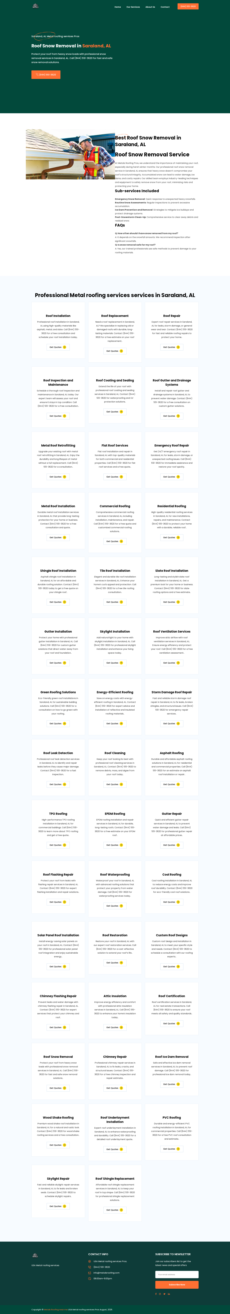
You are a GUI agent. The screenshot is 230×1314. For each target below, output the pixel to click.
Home (118, 7)
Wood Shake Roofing (58, 1118)
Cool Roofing (171, 875)
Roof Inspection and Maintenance (58, 382)
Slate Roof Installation (171, 571)
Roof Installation (58, 316)
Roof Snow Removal (58, 1057)
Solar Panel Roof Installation (58, 935)
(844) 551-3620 (188, 6)
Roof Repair (171, 316)
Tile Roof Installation (115, 571)
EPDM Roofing (115, 814)
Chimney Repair (115, 1057)
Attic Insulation (115, 996)
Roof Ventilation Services (171, 632)
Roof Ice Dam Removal (171, 1057)
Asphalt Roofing (172, 753)
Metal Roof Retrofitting (58, 445)
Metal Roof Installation (58, 506)
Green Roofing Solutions (58, 692)
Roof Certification (172, 996)
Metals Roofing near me (56, 1309)
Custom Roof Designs (172, 935)
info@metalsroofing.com (107, 1272)
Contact (165, 7)
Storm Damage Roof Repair (172, 692)
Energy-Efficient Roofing (115, 692)
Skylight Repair (58, 1179)
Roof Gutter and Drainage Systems (172, 382)
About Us (150, 7)
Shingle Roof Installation (58, 571)
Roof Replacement (115, 316)
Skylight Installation (115, 632)
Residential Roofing (171, 506)
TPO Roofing (58, 814)
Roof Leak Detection (58, 753)
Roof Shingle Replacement (115, 1179)
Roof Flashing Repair (58, 875)
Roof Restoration (114, 935)
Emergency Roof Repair (172, 445)
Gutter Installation (58, 632)
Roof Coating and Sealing (115, 380)
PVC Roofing (172, 1118)
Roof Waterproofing (115, 875)
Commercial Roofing (115, 506)
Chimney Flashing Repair (58, 996)
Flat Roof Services (115, 445)
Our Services (133, 7)
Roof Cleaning (115, 753)
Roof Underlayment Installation (115, 1120)
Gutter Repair (172, 814)
